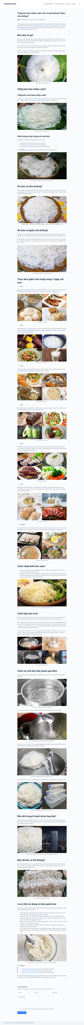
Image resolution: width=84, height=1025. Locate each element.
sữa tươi (24, 332)
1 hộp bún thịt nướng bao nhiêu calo (31, 969)
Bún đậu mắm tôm (37, 25)
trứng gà (30, 369)
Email (36, 992)
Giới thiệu (67, 3)
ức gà (30, 409)
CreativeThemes (30, 1022)
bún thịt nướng (55, 25)
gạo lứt (46, 408)
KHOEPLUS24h (10, 4)
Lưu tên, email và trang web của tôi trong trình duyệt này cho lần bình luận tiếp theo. (36, 1008)
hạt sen (31, 487)
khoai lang (30, 328)
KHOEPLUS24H (26, 27)
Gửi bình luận (22, 1012)
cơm (43, 528)
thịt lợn (50, 528)
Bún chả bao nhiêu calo (27, 970)
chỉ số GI (46, 98)
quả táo (45, 487)
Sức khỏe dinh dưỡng (40, 19)
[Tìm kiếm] (79, 3)
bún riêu (44, 25)
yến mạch (29, 289)
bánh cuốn (29, 446)
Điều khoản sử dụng (59, 3)
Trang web (54, 992)
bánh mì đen (22, 370)
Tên (19, 992)
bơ (19, 409)
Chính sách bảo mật (48, 3)
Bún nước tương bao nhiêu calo (29, 972)
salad (49, 330)
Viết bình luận (21, 997)
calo (39, 98)
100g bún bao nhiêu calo (33, 975)
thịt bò (49, 489)
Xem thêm (73, 3)
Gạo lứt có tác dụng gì (30, 149)
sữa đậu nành (55, 291)
